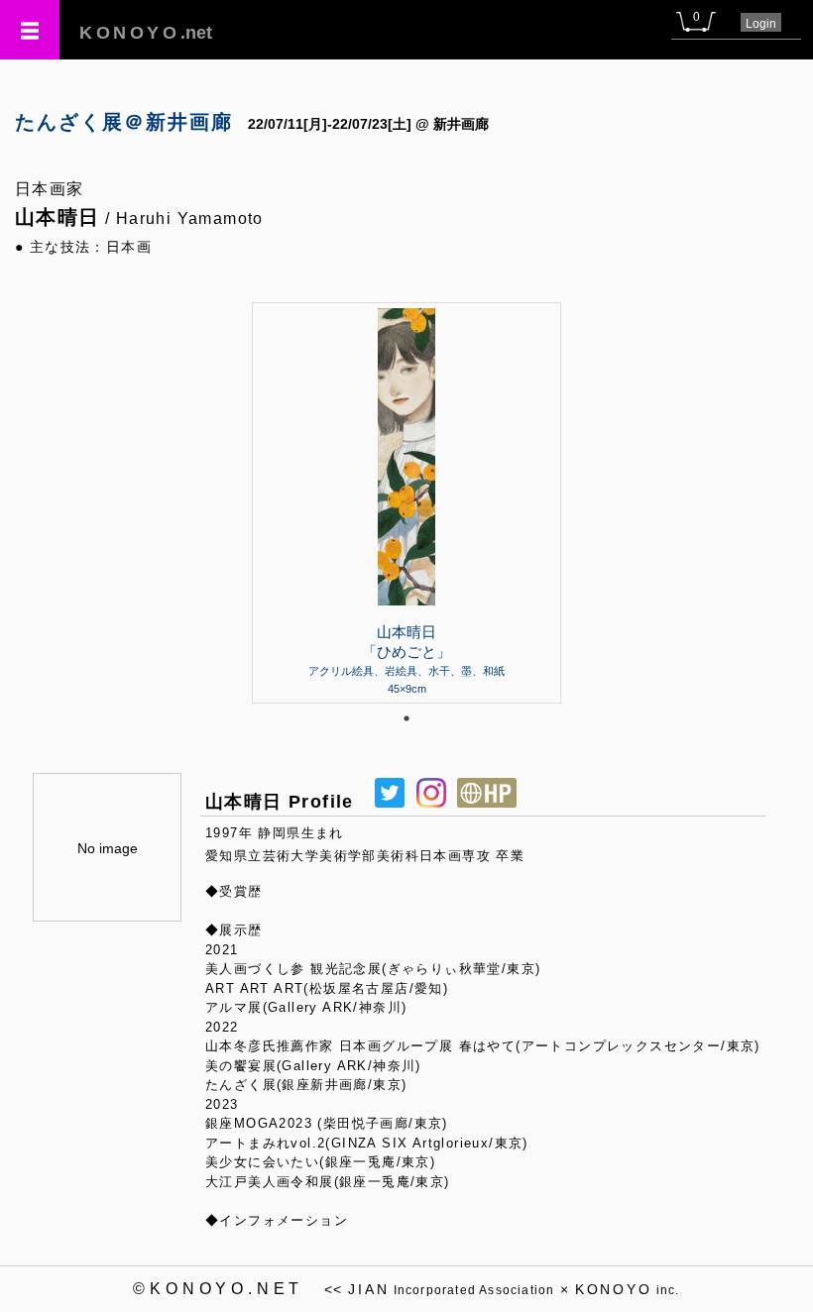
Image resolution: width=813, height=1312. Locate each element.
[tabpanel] (406, 502)
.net (145, 33)
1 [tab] (406, 718)
